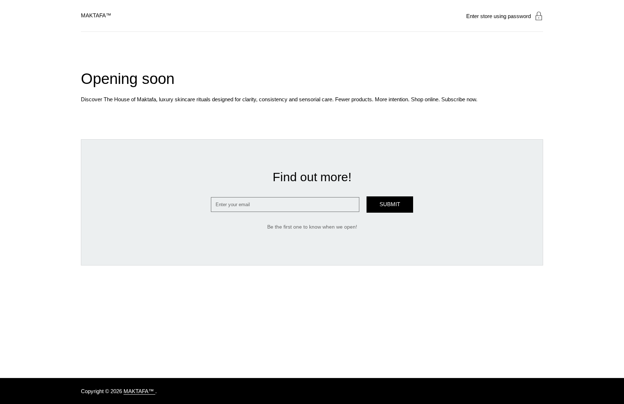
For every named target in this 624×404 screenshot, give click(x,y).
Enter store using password (498, 16)
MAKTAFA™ (96, 15)
